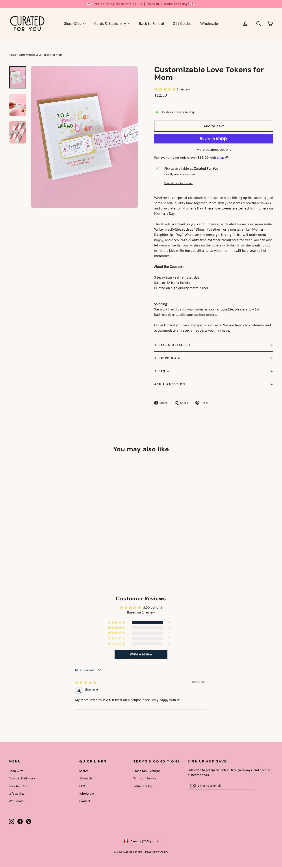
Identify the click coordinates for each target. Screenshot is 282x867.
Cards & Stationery (110, 23)
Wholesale (209, 23)
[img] (85, 682)
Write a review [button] (141, 654)
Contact (84, 801)
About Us (86, 778)
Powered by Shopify (156, 851)
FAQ (82, 786)
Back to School (151, 23)
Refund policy (143, 786)
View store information (178, 183)
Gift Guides (182, 23)
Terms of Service (145, 778)
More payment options (214, 149)
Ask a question (169, 384)
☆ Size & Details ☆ (172, 345)
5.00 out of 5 (152, 607)
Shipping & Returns (147, 771)
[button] (165, 89)
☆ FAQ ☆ (162, 371)
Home (12, 54)
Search (84, 771)
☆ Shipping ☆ (167, 358)
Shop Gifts (73, 23)
